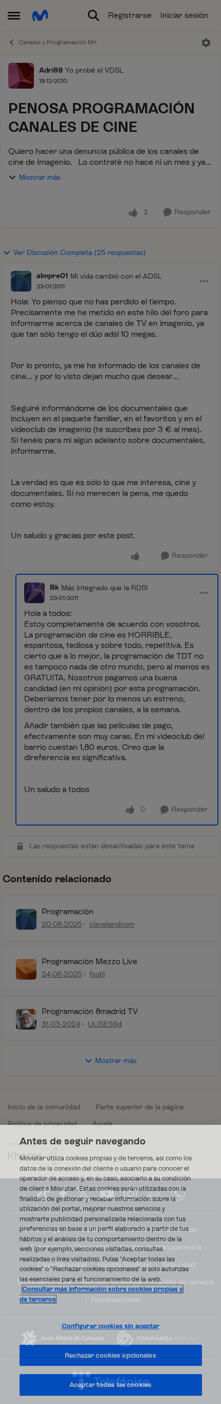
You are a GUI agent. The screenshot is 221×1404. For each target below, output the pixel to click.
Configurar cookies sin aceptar (111, 1326)
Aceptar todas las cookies (110, 1385)
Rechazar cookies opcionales (110, 1355)
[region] (110, 1264)
